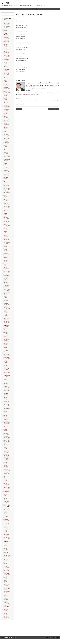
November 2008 (7, 289)
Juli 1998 (5, 461)
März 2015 (6, 184)
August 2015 (6, 177)
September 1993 (7, 541)
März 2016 (6, 167)
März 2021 (6, 84)
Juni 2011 (5, 246)
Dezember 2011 (6, 238)
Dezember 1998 (7, 454)
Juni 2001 (5, 412)
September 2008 (7, 292)
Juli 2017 (5, 145)
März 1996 (6, 499)
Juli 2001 (5, 411)
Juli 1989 (5, 610)
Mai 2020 (5, 98)
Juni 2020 (5, 96)
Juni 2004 (5, 362)
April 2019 (5, 116)
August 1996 (6, 492)
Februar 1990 (6, 600)
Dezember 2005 (7, 337)
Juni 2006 (5, 329)
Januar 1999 (6, 452)
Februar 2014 (6, 202)
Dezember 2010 (7, 254)
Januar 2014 (6, 203)
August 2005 (6, 343)
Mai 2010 (5, 264)
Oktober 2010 (6, 257)
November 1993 (7, 538)
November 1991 (7, 571)
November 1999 (7, 438)
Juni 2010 (5, 263)
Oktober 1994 (6, 523)
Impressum (33, 8)
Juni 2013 (5, 213)
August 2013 (6, 210)
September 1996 (7, 491)
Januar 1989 (6, 618)
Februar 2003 (6, 384)
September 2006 (7, 325)
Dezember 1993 (7, 537)
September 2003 (7, 375)
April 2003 (5, 382)
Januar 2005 (6, 353)
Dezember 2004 (7, 354)
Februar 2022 (6, 69)
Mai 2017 (5, 148)
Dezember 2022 (7, 55)
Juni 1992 (5, 562)
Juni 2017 (5, 146)
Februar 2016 (6, 168)
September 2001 (7, 408)
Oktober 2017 (6, 141)
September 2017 (7, 142)
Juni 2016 (5, 163)
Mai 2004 (5, 364)
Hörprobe (25, 94)
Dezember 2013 (7, 204)
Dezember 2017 (7, 138)
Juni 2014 (5, 196)
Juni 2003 (5, 379)
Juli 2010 (5, 261)
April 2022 (5, 66)
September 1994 (7, 524)
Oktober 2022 (6, 58)
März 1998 (6, 466)
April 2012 (5, 232)
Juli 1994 (5, 527)
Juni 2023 (5, 47)
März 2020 (6, 101)
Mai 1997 (5, 480)
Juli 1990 (5, 594)
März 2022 (6, 67)
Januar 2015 (6, 186)
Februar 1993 (6, 551)
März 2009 (6, 283)
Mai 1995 (5, 513)
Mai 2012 (5, 231)
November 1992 (7, 555)
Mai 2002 (5, 397)
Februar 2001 (6, 418)
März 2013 (6, 217)
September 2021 (7, 76)
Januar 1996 (6, 502)
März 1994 (6, 533)
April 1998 (5, 465)
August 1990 (6, 592)
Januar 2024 (6, 37)
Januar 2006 (6, 336)
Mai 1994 (5, 530)
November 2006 (7, 322)
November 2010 (7, 256)
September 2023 (7, 42)
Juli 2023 (5, 45)
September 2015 (7, 175)
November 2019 (7, 106)
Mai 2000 (5, 430)
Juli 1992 (5, 560)
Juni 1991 (5, 578)
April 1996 (5, 498)
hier (30, 92)
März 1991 (6, 582)
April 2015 (5, 182)
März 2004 (6, 366)
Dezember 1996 (7, 487)
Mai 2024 (5, 31)
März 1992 (6, 566)
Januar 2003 (6, 386)
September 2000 (7, 425)
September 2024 (7, 26)
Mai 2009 (5, 281)
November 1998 (7, 455)
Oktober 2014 (6, 191)
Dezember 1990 (7, 587)
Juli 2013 (5, 211)
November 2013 (7, 206)
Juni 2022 (5, 63)
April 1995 (5, 515)
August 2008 (6, 293)
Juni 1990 (5, 595)
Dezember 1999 (7, 437)
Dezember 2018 (7, 121)
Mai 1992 (5, 563)
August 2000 (6, 426)
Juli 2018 (5, 128)
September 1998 (7, 458)
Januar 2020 (6, 103)
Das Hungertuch (9, 8)
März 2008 (6, 300)
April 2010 (5, 265)
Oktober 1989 (6, 606)
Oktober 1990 (6, 589)
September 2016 (7, 159)
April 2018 (5, 132)
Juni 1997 (5, 479)
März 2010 (6, 267)
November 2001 (7, 405)
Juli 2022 (5, 62)
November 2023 (7, 40)
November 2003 (7, 372)
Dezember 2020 (7, 88)
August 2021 (6, 77)
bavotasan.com (56, 637)
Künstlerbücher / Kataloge (24, 8)
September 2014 (7, 192)
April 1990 (5, 598)
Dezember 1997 (7, 470)
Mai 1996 (5, 497)
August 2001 (6, 409)
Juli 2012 (5, 228)
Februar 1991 (6, 584)
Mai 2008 (5, 297)
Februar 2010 (6, 268)
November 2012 (7, 222)
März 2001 (6, 416)
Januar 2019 (6, 120)
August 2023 (6, 44)
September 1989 (7, 607)
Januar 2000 (6, 436)
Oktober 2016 (6, 157)
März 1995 (6, 516)
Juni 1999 (5, 445)
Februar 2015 (6, 185)
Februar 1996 (6, 501)
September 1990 (7, 591)
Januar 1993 (6, 552)
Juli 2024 (5, 29)
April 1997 (5, 481)
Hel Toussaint (19, 16)
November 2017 (7, 139)
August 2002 (6, 393)
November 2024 (7, 23)
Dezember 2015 (7, 171)
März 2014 (6, 200)
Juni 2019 (5, 113)
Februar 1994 (6, 534)
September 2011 (7, 242)
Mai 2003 (5, 380)
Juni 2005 (5, 346)
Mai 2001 (5, 414)
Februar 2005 (6, 351)
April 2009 (5, 282)
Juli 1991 (5, 577)
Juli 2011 (5, 245)
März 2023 (6, 51)
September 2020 (7, 92)
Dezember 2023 (7, 38)
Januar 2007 (6, 319)
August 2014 (6, 193)
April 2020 (5, 99)
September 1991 (7, 574)
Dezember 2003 (7, 371)
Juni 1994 (5, 528)
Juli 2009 (5, 278)
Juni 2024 (5, 30)
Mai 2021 (5, 81)
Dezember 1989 (7, 603)
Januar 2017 (6, 153)
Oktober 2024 (6, 24)
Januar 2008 (6, 303)
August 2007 (6, 310)
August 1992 (6, 559)
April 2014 (5, 199)
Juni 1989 (5, 612)
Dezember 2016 (7, 155)
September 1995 (7, 508)
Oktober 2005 (6, 340)
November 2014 (7, 189)
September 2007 (7, 308)
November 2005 (7, 339)
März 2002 (6, 400)
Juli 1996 (5, 494)
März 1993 (6, 549)
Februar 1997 (6, 484)
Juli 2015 (5, 178)
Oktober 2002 (6, 390)
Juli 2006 (5, 328)
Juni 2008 (5, 296)
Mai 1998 (5, 463)
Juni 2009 (5, 279)
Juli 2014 (5, 195)
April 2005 (5, 348)
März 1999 (6, 450)
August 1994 (6, 526)
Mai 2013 (5, 214)
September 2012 (7, 225)
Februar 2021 (6, 85)
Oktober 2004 (6, 357)
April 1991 (5, 581)
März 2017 (6, 150)
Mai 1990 (5, 596)
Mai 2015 (5, 181)
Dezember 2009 (7, 271)
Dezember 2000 (7, 420)
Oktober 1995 (6, 506)
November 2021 (7, 73)
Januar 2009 (6, 286)
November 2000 (7, 422)
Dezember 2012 (7, 221)
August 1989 (6, 609)
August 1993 (6, 542)
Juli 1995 (5, 510)
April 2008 (5, 299)
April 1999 (5, 448)
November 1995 (7, 505)
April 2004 (5, 365)
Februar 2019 (6, 119)
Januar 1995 (6, 519)
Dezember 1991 (7, 570)
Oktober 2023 (6, 41)
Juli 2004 (5, 361)
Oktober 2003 (6, 373)
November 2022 (7, 56)
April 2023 (5, 49)
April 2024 (5, 33)
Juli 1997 (5, 477)
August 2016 (6, 160)
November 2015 (7, 173)
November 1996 (7, 488)
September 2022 (7, 59)
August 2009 (6, 276)
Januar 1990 (6, 602)
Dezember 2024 (7, 22)
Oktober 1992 (6, 556)
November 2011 (6, 239)
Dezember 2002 (7, 387)
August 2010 (6, 260)
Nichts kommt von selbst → (53, 109)
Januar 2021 (6, 87)
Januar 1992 (6, 569)
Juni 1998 (5, 462)
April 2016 (5, 166)
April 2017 (5, 149)
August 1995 (6, 509)
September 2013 (7, 209)
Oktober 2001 (6, 407)
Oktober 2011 (6, 240)
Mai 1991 (5, 580)
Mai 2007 (5, 314)
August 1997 (6, 476)
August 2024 (6, 27)
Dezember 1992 (7, 553)
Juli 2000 (5, 427)
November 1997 (7, 472)
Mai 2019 (5, 114)
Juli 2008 (5, 294)
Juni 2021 (5, 80)
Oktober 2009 (6, 274)
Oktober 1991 (6, 573)
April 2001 (5, 415)
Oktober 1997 (6, 473)
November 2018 (7, 123)
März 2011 (6, 250)
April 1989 (5, 614)
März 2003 (6, 383)
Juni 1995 (5, 512)
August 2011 (6, 243)
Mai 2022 (5, 65)
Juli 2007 (5, 311)
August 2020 (6, 94)
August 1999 (6, 443)
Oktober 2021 (6, 74)
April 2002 (5, 398)
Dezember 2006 (7, 321)
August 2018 (6, 127)
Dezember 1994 (7, 520)
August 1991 (6, 576)
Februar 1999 (6, 451)
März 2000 (6, 433)
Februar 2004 (6, 368)
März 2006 (6, 333)
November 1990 (7, 588)
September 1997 (7, 474)
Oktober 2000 (6, 423)
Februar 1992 (6, 567)
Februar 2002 (6, 401)
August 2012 (6, 227)
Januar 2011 (6, 253)
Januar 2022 (6, 70)
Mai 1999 (5, 447)
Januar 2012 (6, 236)
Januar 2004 (6, 369)
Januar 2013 (6, 220)
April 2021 (5, 83)
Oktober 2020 (6, 91)
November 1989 (7, 605)
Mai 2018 (5, 131)
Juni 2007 (5, 312)
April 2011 (5, 249)
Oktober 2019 (6, 107)
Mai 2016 (5, 164)
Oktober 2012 (6, 224)
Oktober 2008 (6, 290)
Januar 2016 (6, 170)
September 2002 (7, 391)
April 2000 (5, 432)
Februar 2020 (6, 102)
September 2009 (7, 275)
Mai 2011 (5, 247)
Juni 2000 (5, 429)
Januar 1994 (6, 535)
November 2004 (7, 355)
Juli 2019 (5, 112)
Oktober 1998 (6, 456)
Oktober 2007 (6, 307)
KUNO (5, 3)
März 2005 (6, 350)
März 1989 (6, 616)
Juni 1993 (5, 545)
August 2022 (6, 60)
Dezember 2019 (7, 105)
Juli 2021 (5, 78)
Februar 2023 (6, 52)
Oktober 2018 (6, 124)
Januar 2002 (6, 402)
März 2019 (6, 117)
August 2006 (6, 326)
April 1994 (5, 531)
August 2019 (6, 110)
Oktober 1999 (6, 440)
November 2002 (7, 389)
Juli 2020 (5, 95)
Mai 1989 (5, 613)
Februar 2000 (6, 434)
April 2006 (5, 332)
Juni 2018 (5, 130)
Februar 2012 (6, 235)
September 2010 (7, 258)
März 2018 (6, 134)
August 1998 (6, 459)
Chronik (15, 8)
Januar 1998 (6, 469)
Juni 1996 (5, 495)
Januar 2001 (6, 419)
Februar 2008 (6, 301)
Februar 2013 (6, 218)
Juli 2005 (5, 344)
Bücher (2, 8)
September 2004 (7, 358)
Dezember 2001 (7, 404)
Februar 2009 (6, 285)
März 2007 (6, 317)
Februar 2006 (6, 335)
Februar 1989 (6, 617)
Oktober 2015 (6, 174)
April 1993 (5, 548)
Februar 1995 (6, 517)
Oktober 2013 (6, 207)
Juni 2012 (5, 229)
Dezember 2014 (7, 188)
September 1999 (7, 441)
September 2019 (7, 109)
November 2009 (7, 272)
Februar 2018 (6, 135)
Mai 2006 (5, 330)
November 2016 (7, 156)
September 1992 (7, 558)
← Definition (19, 109)
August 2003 (6, 376)
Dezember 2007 (7, 304)
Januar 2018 (6, 137)
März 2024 (6, 34)
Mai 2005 (5, 347)
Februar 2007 (6, 318)
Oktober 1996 (6, 490)
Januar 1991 (6, 585)
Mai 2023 (5, 48)
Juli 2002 (5, 394)
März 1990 (6, 599)
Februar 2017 (6, 152)
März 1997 (6, 483)
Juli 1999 (5, 444)
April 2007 (5, 315)
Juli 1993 (5, 544)
